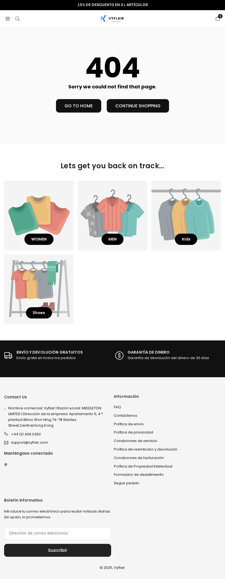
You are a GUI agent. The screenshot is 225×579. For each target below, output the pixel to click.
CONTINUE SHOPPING (138, 106)
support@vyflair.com (29, 443)
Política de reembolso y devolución (145, 449)
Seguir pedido (126, 483)
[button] (8, 18)
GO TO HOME (78, 106)
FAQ (117, 407)
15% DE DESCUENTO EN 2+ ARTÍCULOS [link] (112, 5)
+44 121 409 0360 (26, 434)
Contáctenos (125, 415)
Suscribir (57, 550)
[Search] (17, 18)
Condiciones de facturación (139, 457)
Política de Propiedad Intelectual (143, 466)
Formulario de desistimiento (139, 474)
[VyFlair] (112, 18)
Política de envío (129, 424)
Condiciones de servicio (135, 440)
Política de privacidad (133, 432)
